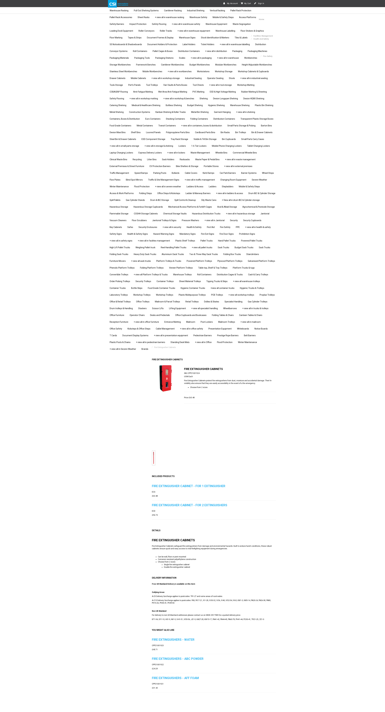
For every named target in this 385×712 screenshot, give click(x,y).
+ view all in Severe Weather (123, 349)
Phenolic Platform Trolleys (122, 268)
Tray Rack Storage (179, 139)
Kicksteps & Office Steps (139, 328)
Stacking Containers (175, 119)
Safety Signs (116, 234)
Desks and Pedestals (160, 315)
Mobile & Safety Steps (223, 17)
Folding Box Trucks (232, 254)
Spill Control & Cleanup (185, 200)
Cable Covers (191, 173)
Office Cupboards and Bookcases (190, 315)
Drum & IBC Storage (159, 200)
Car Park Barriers (228, 173)
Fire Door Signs (227, 234)
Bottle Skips (136, 288)
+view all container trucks (222, 288)
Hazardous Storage (119, 207)
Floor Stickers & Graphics (252, 31)
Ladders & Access (194, 186)
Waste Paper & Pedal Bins (207, 159)
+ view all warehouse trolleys (246, 281)
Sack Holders (168, 159)
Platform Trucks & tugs (244, 268)
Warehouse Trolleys (182, 274)
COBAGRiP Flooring (119, 92)
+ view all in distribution (216, 51)
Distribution (260, 44)
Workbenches (250, 58)
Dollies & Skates (211, 301)
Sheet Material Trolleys (190, 281)
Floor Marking (116, 37)
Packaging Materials (119, 58)
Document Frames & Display (160, 37)
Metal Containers (145, 125)
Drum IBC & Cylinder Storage (261, 193)
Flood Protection (142, 186)
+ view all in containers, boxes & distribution (201, 125)
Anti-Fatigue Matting (143, 92)
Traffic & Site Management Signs (163, 180)
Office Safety (116, 328)
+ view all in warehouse (228, 58)
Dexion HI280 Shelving (253, 98)
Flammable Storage (119, 213)
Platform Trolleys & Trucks (168, 261)
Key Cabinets (116, 227)
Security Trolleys (143, 281)
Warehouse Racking (119, 10)
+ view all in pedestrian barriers (150, 342)
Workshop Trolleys (142, 295)
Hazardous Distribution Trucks (206, 213)
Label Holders (189, 44)
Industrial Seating (193, 78)
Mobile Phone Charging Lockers (227, 146)
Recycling (137, 159)
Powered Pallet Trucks (251, 240)
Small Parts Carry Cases (252, 139)
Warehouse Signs (187, 37)
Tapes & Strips (135, 37)
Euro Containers (152, 119)
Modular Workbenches (225, 64)
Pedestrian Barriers (202, 335)
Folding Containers (199, 119)
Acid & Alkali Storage (227, 207)
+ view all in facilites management (154, 240)
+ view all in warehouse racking (169, 17)
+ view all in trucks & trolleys (255, 308)
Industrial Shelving (195, 10)
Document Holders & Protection (162, 44)
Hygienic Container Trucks (193, 288)
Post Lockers (207, 322)
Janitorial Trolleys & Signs (164, 220)
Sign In (260, 3)
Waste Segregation (242, 24)
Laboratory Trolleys (119, 295)
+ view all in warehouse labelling (235, 44)
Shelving (204, 98)
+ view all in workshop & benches (178, 98)
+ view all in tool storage (220, 85)
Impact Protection (137, 24)
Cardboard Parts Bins (205, 132)
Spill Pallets (115, 200)
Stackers (142, 308)
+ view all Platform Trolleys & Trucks (151, 274)
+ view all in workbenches (180, 71)
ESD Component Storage (153, 139)
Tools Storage (116, 85)
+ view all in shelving (245, 112)
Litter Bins (152, 159)
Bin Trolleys (240, 132)
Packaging (237, 51)
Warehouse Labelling (225, 31)
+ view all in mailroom (250, 322)
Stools (232, 78)
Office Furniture (117, 315)
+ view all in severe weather (168, 186)
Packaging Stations (164, 58)
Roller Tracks (166, 31)
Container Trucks (118, 288)
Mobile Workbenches (152, 71)
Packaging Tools (142, 58)
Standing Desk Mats (180, 342)
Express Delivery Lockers (150, 152)
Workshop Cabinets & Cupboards (253, 71)
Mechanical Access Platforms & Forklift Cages (190, 207)
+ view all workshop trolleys (241, 295)
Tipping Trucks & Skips (217, 281)
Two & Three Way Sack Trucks (203, 254)
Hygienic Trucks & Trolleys (252, 288)
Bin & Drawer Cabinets (262, 132)
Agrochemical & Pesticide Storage (258, 207)
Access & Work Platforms (122, 193)
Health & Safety (194, 227)
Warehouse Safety (198, 17)
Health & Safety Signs (137, 234)
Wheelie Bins (221, 152)
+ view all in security (172, 227)
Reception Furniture (119, 322)
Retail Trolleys (192, 301)
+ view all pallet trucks (202, 247)
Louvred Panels (153, 132)
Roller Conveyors (146, 31)
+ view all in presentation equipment (171, 335)
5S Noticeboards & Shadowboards (126, 44)
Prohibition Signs (247, 234)
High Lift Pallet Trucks (120, 247)
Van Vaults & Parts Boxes (175, 85)
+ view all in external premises (238, 166)
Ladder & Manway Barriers (198, 193)
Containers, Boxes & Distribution (125, 119)
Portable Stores (211, 166)
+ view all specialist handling (204, 308)
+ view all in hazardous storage (240, 213)
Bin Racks (225, 132)
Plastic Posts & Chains (120, 342)
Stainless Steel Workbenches (123, 71)
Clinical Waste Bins (118, 159)
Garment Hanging (222, 112)
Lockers (182, 146)
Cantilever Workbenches (172, 64)
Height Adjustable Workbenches (257, 64)
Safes (130, 227)
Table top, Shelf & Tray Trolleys (212, 268)
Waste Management (200, 152)
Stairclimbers (252, 254)
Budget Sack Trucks (244, 247)
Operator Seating (215, 78)
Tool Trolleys (152, 85)
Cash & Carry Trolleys (258, 274)
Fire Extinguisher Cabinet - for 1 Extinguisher (188, 486)
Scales (182, 58)
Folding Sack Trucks (119, 254)
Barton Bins (266, 125)
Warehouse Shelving (239, 105)
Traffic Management (119, 173)
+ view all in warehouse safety (186, 24)
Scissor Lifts (158, 308)
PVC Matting (198, 92)
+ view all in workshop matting (143, 98)
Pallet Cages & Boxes (163, 51)
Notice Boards (261, 328)
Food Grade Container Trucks (161, 288)
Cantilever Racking (173, 10)
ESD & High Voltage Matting (223, 92)
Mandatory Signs (188, 234)
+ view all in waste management (240, 159)
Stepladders (227, 186)
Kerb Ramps (208, 173)
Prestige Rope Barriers (228, 335)
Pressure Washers (190, 220)
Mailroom (190, 322)
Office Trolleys (142, 301)
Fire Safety (225, 227)
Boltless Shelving (174, 105)
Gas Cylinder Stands (135, 200)
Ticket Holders (207, 44)
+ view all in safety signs (121, 240)
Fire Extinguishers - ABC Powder (177, 659)
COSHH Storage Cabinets (146, 213)
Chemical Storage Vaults (175, 213)
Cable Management (165, 328)
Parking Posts (159, 173)
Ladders (212, 186)
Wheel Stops (268, 173)
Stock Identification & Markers (215, 37)
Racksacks (185, 159)
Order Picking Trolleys (120, 281)
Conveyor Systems (119, 51)
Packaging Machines (257, 51)
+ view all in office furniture (146, 322)
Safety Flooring (159, 24)
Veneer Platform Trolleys (181, 268)
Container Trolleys (165, 281)
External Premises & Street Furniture (127, 166)
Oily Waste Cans (208, 200)
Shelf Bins (136, 132)
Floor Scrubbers (139, 220)
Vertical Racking (217, 10)
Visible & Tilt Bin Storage (205, 139)
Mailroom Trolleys (226, 322)
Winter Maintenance (119, 186)
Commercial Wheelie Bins (245, 152)
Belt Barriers (250, 335)
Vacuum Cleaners (118, 220)
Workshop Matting (245, 85)
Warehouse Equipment (216, 24)
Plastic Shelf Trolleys (185, 240)
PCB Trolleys (217, 295)
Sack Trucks (223, 247)
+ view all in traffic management (200, 180)
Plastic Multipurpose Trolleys (192, 295)
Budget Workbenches (199, 64)
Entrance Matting (172, 322)
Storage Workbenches (120, 64)
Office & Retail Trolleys (120, 301)
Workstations (203, 71)
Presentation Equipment (220, 328)
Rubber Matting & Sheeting (254, 92)
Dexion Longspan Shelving (225, 98)
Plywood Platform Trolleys (229, 261)
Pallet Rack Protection (240, 10)
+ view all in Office (203, 342)
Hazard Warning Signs (163, 234)
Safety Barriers (117, 24)
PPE (238, 227)
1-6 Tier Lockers (198, 146)
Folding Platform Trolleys (152, 268)
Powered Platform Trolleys (199, 261)
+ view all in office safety (191, 328)
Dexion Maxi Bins (118, 132)
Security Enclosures (148, 227)
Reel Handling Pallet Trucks (173, 247)
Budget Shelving (195, 105)
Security (234, 220)
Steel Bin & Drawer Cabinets (123, 139)
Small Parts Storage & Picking (241, 125)
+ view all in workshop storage (165, 78)
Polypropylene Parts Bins (178, 132)
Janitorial (264, 213)
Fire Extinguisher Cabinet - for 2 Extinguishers (189, 505)
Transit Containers (167, 125)
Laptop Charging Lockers (121, 152)
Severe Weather (259, 180)
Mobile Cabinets (138, 78)
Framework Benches (146, 64)
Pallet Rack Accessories (121, 17)
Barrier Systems (249, 173)
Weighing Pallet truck (145, 247)
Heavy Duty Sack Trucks (145, 254)
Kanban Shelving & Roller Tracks (171, 112)
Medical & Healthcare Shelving (146, 105)
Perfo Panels (134, 85)
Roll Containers (140, 51)
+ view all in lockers (176, 152)
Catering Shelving (118, 105)
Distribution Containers (189, 51)
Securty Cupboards (252, 220)
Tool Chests (198, 85)
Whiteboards (243, 328)
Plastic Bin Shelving (264, 105)
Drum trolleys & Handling (121, 308)
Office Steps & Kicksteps (168, 193)
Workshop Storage (224, 71)
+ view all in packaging (201, 58)
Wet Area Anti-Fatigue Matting (172, 92)
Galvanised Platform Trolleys (261, 261)
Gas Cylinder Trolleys (257, 301)
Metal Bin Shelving (200, 112)
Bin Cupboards (229, 139)
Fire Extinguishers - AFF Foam (175, 678)
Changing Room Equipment (233, 180)
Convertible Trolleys (119, 274)
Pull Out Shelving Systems (146, 10)
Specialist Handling (233, 301)
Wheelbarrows (230, 308)
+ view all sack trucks (141, 261)
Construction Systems (139, 112)
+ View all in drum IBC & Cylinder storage (241, 200)
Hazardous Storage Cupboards (148, 207)
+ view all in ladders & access (229, 193)
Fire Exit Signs (207, 234)
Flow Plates (115, 180)
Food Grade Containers (120, 125)
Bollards (175, 173)
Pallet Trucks (206, 240)
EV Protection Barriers (160, 166)
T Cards (113, 335)
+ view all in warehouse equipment (193, 31)
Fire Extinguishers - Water (173, 639)
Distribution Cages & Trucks (230, 274)
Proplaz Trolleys (267, 295)
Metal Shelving (117, 112)
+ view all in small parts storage (124, 146)
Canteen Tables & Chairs (250, 315)
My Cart (247, 3)
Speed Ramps (141, 173)
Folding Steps (145, 193)
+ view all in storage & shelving (159, 146)
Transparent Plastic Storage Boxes (256, 119)
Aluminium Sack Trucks (173, 254)
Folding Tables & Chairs (223, 315)
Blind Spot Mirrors (134, 180)
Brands (145, 349)
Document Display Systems (135, 335)
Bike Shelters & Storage (187, 166)
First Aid (211, 227)
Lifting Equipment (177, 308)
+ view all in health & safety (258, 227)
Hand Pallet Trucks (227, 240)
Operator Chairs (137, 315)
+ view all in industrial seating (254, 78)
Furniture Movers (118, 261)
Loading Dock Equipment (121, 31)
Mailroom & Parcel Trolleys (167, 301)
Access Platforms (247, 17)
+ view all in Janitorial (215, 220)
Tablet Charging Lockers (258, 146)
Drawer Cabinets (117, 78)
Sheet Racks (143, 17)
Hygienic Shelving (216, 105)
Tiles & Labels (241, 37)
